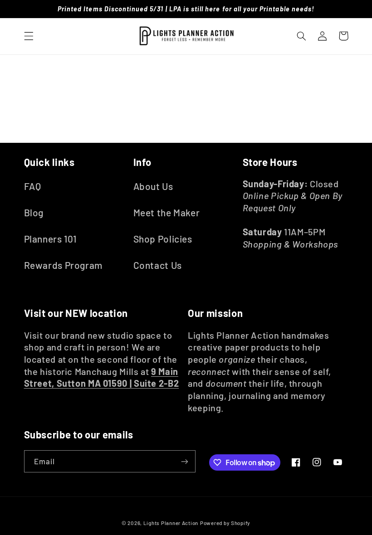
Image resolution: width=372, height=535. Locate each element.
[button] (28, 35)
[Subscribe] (184, 461)
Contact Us (157, 265)
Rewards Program (63, 265)
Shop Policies (162, 238)
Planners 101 (50, 238)
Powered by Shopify (225, 523)
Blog (34, 212)
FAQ (32, 186)
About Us (153, 186)
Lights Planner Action (170, 523)
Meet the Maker (166, 212)
